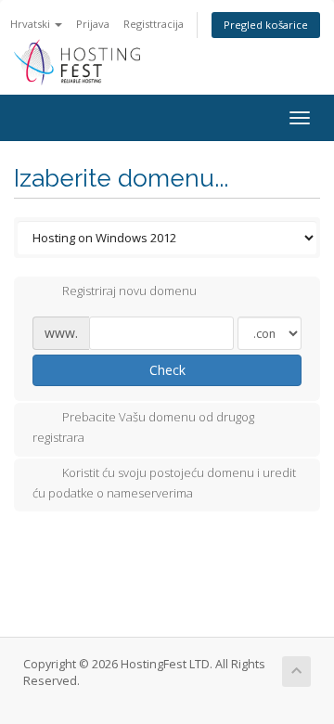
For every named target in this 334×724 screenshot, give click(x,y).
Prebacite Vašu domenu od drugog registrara (143, 427)
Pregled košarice (266, 25)
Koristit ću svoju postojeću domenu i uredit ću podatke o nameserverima (164, 482)
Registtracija (153, 24)
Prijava (92, 24)
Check (167, 370)
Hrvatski (31, 24)
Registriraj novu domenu (129, 291)
